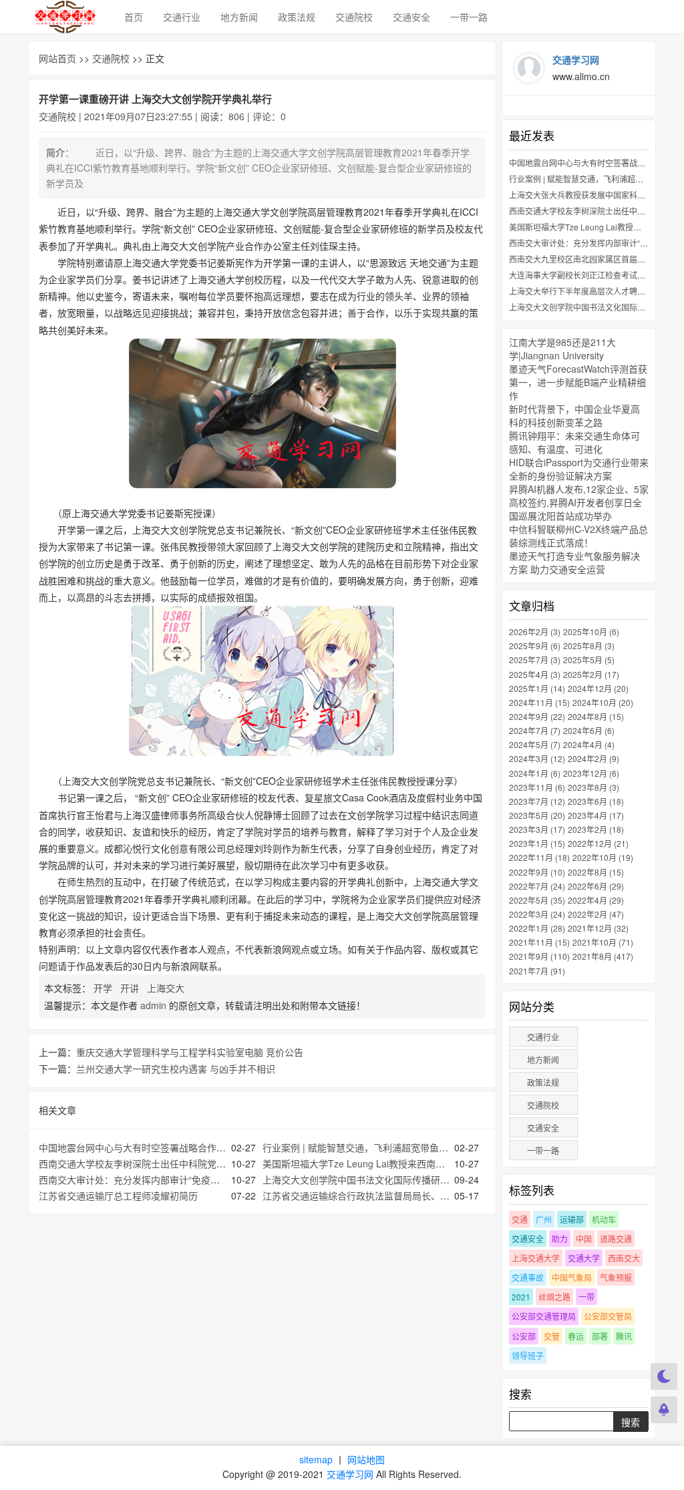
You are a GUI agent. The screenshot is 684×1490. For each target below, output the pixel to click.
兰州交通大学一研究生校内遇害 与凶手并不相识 (175, 1068)
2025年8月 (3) (589, 645)
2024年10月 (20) (602, 702)
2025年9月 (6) (534, 645)
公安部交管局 (608, 1316)
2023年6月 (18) (596, 801)
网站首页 (57, 58)
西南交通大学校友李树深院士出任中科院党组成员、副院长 (160, 1163)
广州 (544, 1219)
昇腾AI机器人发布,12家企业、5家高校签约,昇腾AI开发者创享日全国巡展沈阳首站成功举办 (579, 502)
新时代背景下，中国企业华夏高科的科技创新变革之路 (574, 415)
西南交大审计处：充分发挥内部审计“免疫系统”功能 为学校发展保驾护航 (188, 1179)
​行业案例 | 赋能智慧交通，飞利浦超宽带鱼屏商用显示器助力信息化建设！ (416, 1147)
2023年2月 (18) (596, 829)
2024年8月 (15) (596, 716)
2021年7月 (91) (537, 970)
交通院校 (354, 16)
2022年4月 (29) (596, 900)
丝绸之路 (554, 1296)
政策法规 (296, 16)
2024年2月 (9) (593, 758)
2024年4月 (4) (589, 744)
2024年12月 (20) (598, 688)
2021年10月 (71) (602, 942)
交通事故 (528, 1277)
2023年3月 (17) (537, 829)
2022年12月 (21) (598, 843)
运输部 (572, 1219)
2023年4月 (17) (596, 815)
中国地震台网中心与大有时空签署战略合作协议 (137, 1147)
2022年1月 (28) (537, 928)
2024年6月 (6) (589, 730)
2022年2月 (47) (596, 914)
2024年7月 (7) (534, 730)
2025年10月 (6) (591, 631)
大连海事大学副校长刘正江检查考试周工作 (585, 275)
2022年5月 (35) (537, 900)
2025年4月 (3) (534, 674)
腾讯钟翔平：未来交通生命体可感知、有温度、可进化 (574, 442)
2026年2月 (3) (534, 631)
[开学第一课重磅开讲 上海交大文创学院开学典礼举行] (262, 413)
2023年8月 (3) (593, 787)
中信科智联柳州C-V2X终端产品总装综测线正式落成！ (578, 535)
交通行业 (181, 16)
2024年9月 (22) (537, 716)
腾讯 (624, 1336)
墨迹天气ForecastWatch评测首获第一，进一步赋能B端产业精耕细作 (578, 382)
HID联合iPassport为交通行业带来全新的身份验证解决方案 (579, 468)
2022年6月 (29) (596, 886)
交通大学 (584, 1258)
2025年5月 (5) (589, 659)
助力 (560, 1238)
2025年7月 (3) (534, 659)
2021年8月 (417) (602, 956)
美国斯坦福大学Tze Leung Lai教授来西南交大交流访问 (377, 1163)
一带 (586, 1296)
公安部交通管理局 (544, 1316)
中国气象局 (572, 1277)
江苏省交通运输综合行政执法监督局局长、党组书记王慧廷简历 (393, 1195)
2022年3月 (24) (537, 914)
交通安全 (411, 16)
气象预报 (616, 1277)
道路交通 (616, 1238)
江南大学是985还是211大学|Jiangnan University (562, 348)
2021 (521, 1296)
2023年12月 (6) (591, 773)
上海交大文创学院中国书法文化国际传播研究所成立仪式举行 (389, 1179)
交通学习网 (350, 1474)
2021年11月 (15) (539, 942)
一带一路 (469, 16)
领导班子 (528, 1355)
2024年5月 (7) (534, 744)
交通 (520, 1219)
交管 (552, 1336)
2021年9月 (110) (539, 956)
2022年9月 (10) (537, 872)
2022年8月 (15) (596, 872)
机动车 (604, 1219)
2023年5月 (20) (537, 815)
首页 (133, 16)
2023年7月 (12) (537, 801)
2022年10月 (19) (602, 857)
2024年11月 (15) (539, 702)
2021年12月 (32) (598, 928)
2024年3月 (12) (537, 758)
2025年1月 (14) (537, 688)
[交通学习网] (66, 16)
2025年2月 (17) (591, 674)
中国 (584, 1238)
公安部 (524, 1336)
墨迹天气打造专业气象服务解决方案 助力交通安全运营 (574, 562)
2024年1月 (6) (534, 773)
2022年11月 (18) (539, 857)
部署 (600, 1336)
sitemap (316, 1459)
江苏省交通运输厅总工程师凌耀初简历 (118, 1195)
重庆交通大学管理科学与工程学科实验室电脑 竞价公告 (189, 1052)
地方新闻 (239, 16)
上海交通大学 (536, 1258)
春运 (576, 1336)
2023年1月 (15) (537, 843)
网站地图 (366, 1459)
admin (153, 1005)
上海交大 (167, 987)
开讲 (131, 987)
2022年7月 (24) (537, 886)
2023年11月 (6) (537, 787)
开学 (104, 987)
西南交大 (624, 1258)
